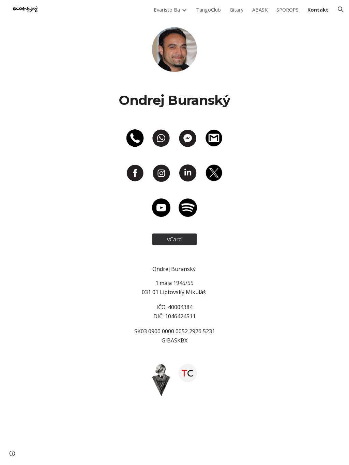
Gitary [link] (236, 9)
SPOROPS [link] (287, 9)
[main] (175, 100)
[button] (341, 9)
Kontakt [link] (318, 9)
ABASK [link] (260, 9)
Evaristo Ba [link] (167, 9)
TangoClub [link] (208, 9)
